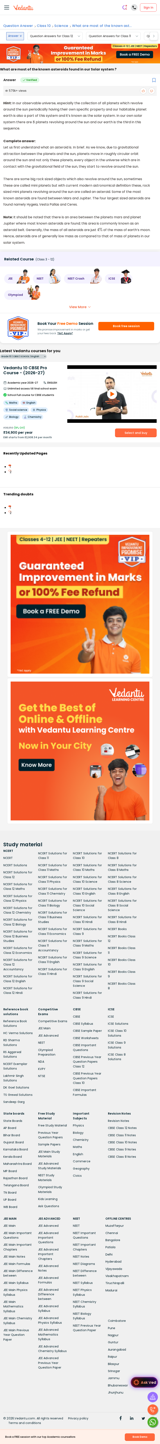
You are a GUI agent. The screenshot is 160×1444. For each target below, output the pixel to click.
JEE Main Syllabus (16, 1283)
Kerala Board (12, 1157)
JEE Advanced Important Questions (48, 1237)
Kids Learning (48, 1199)
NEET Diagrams (84, 1264)
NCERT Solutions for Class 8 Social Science (122, 905)
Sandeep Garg (14, 1102)
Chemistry (81, 1140)
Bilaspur (113, 1364)
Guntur (113, 1342)
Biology (78, 1133)
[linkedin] (131, 1418)
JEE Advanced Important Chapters (48, 1254)
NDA (41, 1062)
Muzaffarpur (114, 1226)
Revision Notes (118, 1121)
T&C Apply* (65, 333)
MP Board (10, 1171)
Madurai (111, 1290)
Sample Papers (49, 1144)
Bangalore (112, 1240)
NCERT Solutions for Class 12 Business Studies (17, 936)
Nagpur (113, 1335)
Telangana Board (16, 1185)
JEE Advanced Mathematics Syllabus (48, 1334)
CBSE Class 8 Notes (122, 1157)
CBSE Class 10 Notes (122, 1142)
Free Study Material (52, 1125)
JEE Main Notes (14, 1256)
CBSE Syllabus (83, 1024)
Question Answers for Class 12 (51, 36)
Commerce (81, 1161)
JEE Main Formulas (16, 1264)
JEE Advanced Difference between (48, 1294)
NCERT (8, 858)
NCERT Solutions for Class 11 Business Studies (52, 917)
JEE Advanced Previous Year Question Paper (49, 1363)
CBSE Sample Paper (87, 1031)
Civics (77, 1176)
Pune (111, 1328)
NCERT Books (117, 929)
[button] (17, 279)
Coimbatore (117, 1321)
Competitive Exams (52, 1021)
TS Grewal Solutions (17, 1095)
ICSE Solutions (118, 1024)
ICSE (111, 1017)
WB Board (10, 1207)
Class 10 (44, 25)
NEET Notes (81, 1256)
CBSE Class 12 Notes (122, 1128)
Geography (81, 1169)
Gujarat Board (13, 1142)
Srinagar (114, 1371)
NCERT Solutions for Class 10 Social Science (87, 905)
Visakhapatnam (117, 1276)
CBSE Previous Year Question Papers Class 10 (87, 1078)
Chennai (111, 1233)
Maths (77, 1147)
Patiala (110, 1247)
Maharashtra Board (17, 1164)
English (78, 1154)
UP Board (9, 1200)
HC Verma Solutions (18, 1033)
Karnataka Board (15, 1149)
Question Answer (18, 25)
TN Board (10, 1192)
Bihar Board (11, 1135)
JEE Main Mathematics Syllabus (13, 1306)
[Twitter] (143, 1418)
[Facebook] (121, 1418)
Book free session (126, 326)
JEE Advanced (48, 1035)
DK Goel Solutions (16, 1087)
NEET (41, 1043)
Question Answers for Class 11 (110, 36)
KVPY (41, 1069)
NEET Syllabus (83, 1283)
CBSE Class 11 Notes (122, 1135)
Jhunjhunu (116, 1392)
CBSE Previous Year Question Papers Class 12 (87, 1062)
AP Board (9, 1128)
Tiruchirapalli (114, 1283)
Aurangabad (117, 1349)
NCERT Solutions (15, 865)
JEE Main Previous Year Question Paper (16, 1335)
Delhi (109, 1254)
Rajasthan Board (15, 1178)
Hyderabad (113, 1261)
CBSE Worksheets (86, 1038)
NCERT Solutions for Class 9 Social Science (87, 981)
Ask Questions (48, 1206)
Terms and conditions (24, 1423)
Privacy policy (78, 1418)
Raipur (112, 1357)
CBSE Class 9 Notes (122, 1149)
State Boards (12, 1121)
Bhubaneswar (118, 1385)
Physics (78, 1125)
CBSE (76, 1017)
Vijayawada (113, 1269)
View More (77, 307)
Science (61, 25)
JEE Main (44, 1028)
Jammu (114, 1378)
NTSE (41, 1076)
